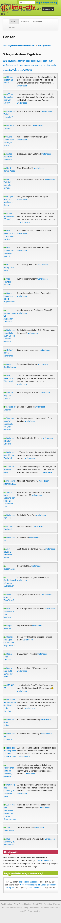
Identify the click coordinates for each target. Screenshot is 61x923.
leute (16, 65)
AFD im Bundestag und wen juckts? (8, 98)
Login (39, 2)
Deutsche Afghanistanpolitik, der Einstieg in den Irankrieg (12, 705)
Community (48, 9)
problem (47, 65)
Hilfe (3, 13)
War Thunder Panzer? (7, 281)
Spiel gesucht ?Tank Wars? (9, 597)
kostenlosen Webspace (29, 881)
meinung (24, 65)
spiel (12, 69)
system (19, 69)
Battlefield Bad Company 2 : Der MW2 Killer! (9, 790)
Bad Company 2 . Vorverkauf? (9, 841)
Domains (25, 9)
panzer (39, 65)
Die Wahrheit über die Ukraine (7, 183)
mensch (32, 65)
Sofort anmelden (43, 860)
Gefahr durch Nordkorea (8, 352)
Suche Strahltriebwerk (10, 365)
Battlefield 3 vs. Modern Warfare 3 (9, 455)
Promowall (37, 21)
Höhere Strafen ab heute (8, 79)
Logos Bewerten (8, 627)
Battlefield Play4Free (9, 516)
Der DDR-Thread (9, 127)
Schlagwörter (44, 45)
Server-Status (34, 911)
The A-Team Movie (9, 829)
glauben (39, 60)
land (11, 65)
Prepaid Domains (36, 887)
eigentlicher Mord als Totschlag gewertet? (9, 772)
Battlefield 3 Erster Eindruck (9, 441)
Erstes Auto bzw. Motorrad (8, 156)
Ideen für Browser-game (9, 469)
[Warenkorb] (7, 12)
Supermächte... (10, 568)
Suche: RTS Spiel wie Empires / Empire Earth (9, 641)
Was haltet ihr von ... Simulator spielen (9, 235)
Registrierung (50, 2)
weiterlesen (22, 85)
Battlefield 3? (9, 539)
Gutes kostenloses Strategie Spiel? (9, 141)
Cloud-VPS (36, 9)
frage (28, 60)
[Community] (8, 20)
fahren (22, 60)
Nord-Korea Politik (9, 169)
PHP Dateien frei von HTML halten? (9, 252)
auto (5, 60)
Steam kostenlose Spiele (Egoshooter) (9, 297)
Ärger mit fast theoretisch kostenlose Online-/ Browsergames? (11, 811)
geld (33, 60)
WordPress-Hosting (10, 9)
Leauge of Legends (9, 408)
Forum (14, 21)
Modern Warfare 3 (8, 527)
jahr (51, 60)
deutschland (13, 60)
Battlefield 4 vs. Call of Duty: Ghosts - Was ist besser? (9, 336)
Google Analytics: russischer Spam (8, 200)
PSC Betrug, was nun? (9, 267)
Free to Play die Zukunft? (8, 395)
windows (27, 69)
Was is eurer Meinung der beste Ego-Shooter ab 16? (9, 499)
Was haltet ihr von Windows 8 (9, 378)
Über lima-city (16, 907)
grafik (45, 60)
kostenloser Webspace (11, 4)
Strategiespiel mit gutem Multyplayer (10, 583)
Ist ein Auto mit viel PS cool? (9, 216)
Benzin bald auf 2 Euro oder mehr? (8, 672)
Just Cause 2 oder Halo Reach (8, 553)
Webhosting (6, 903)
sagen (6, 69)
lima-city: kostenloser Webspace (18, 45)
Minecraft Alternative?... (10, 482)
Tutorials (11, 27)
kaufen (6, 65)
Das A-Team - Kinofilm (8, 656)
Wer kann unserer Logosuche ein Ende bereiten (9, 424)
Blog (26, 907)
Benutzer (25, 21)
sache (53, 65)
